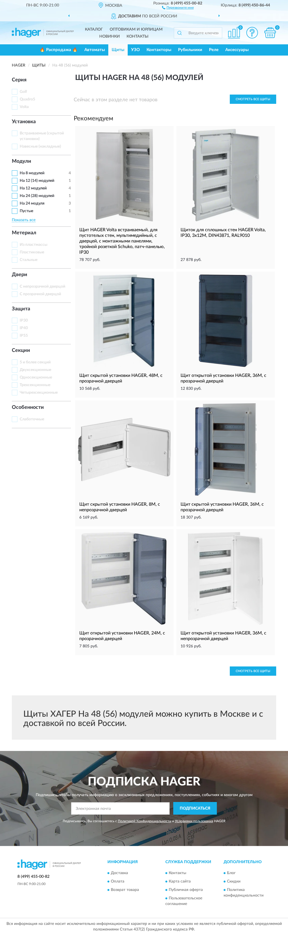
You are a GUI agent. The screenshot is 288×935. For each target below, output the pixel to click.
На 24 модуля (32, 203)
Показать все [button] (23, 220)
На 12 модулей (33, 188)
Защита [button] (21, 308)
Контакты (137, 36)
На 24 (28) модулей (37, 196)
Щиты (118, 50)
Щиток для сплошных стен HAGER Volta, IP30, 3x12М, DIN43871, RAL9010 (223, 233)
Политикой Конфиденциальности (144, 821)
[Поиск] (179, 32)
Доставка (119, 873)
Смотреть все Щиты (253, 99)
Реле (214, 50)
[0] (270, 32)
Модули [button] (21, 161)
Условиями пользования (194, 821)
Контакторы (159, 50)
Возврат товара (125, 890)
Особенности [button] (28, 407)
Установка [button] (24, 121)
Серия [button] (19, 79)
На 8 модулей (32, 173)
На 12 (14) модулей (37, 181)
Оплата (117, 881)
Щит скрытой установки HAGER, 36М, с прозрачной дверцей (222, 507)
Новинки (109, 36)
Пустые (26, 211)
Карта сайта (180, 881)
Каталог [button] (94, 29)
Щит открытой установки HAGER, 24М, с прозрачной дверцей (122, 636)
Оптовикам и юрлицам (136, 29)
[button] (178, 7)
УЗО (135, 50)
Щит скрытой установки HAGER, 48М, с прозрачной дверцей (121, 378)
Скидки (233, 881)
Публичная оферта (186, 890)
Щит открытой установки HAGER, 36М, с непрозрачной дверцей (223, 636)
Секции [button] (21, 350)
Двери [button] (19, 274)
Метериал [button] (24, 232)
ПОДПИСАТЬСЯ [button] (195, 808)
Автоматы (94, 50)
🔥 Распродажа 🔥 (59, 50)
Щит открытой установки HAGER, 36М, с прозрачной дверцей (223, 378)
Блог (231, 873)
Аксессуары (237, 50)
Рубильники (190, 50)
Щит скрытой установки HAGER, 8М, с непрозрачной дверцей (119, 507)
